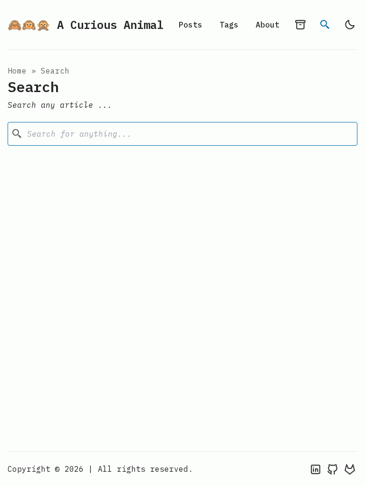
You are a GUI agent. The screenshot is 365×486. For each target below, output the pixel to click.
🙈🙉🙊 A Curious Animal (85, 24)
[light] (349, 24)
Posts (190, 24)
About (267, 24)
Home (17, 70)
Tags (229, 24)
